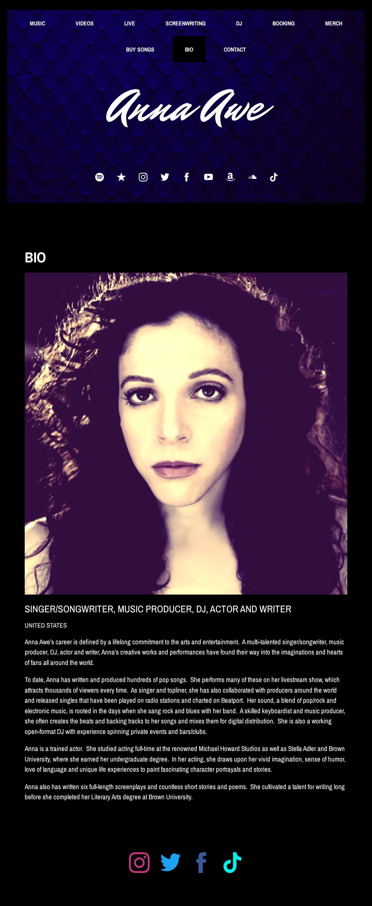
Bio (189, 49)
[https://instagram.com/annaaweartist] (139, 864)
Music (37, 23)
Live (129, 23)
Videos (85, 23)
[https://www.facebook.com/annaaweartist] (201, 864)
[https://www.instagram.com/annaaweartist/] (143, 177)
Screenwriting (186, 23)
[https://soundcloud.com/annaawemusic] (252, 177)
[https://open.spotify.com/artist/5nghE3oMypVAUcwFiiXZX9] (99, 177)
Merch (333, 23)
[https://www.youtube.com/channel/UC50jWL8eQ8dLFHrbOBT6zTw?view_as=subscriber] (208, 177)
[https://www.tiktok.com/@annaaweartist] (274, 177)
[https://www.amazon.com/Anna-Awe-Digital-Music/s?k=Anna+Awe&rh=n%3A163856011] (230, 177)
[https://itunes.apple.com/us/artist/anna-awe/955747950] (121, 177)
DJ (239, 23)
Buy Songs (140, 49)
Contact (235, 49)
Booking (283, 23)
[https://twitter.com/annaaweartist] (165, 177)
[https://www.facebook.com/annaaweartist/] (186, 177)
